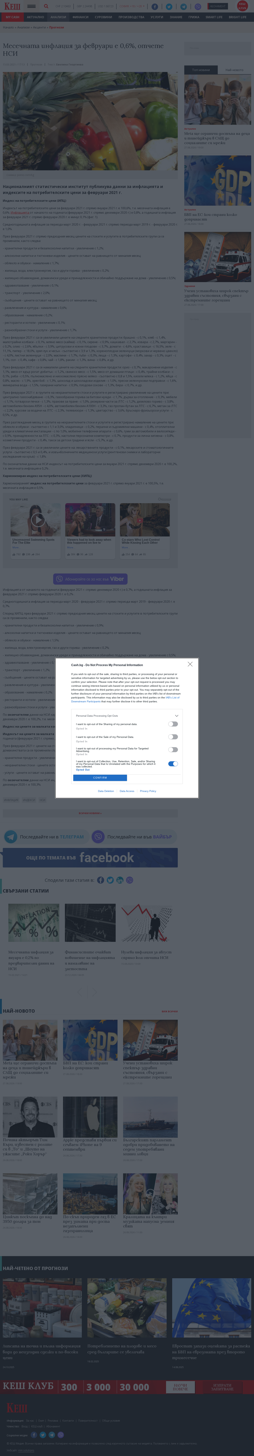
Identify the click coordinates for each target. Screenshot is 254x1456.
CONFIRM (100, 777)
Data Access (127, 791)
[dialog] (127, 728)
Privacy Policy (148, 791)
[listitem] (127, 716)
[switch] (173, 724)
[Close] (191, 665)
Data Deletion (106, 791)
